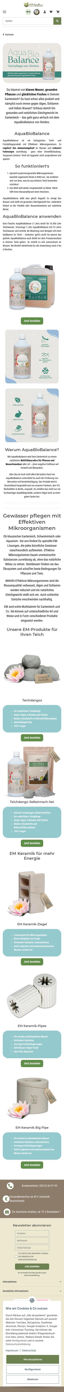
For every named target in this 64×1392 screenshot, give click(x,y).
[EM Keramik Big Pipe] (32, 1096)
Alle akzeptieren (32, 1359)
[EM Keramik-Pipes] (32, 994)
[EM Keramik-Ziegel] (32, 893)
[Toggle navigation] (4, 10)
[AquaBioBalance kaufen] (32, 285)
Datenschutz (29, 1350)
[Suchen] (57, 21)
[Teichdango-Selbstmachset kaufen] (32, 770)
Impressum (12, 1350)
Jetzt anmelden (32, 1266)
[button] (45, 12)
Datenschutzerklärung (31, 1275)
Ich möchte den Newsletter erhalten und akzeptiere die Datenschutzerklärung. (33, 1256)
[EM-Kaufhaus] (33, 4)
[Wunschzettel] (51, 12)
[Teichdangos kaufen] (32, 669)
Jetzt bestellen (32, 320)
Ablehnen (32, 1379)
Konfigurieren (33, 1369)
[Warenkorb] (57, 12)
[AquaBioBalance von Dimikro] (32, 62)
